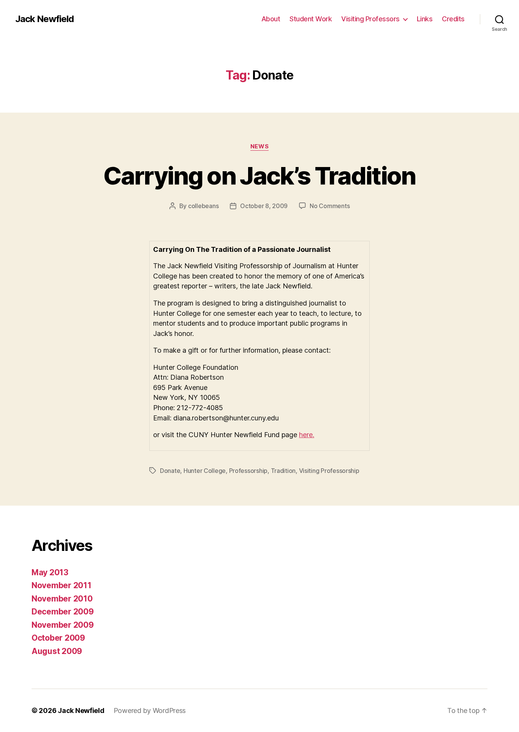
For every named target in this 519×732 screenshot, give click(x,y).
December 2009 (63, 611)
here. (306, 435)
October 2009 (58, 638)
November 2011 (62, 585)
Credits (453, 19)
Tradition (283, 470)
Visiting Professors (370, 19)
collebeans (203, 206)
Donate (170, 470)
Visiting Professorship (329, 470)
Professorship (248, 470)
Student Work (311, 19)
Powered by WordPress (150, 710)
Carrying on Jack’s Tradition (259, 175)
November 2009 (63, 625)
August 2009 (57, 651)
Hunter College (205, 470)
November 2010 (62, 598)
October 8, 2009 (264, 206)
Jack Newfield (44, 19)
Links (425, 19)
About (270, 19)
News (259, 146)
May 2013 (50, 572)
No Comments (330, 206)
